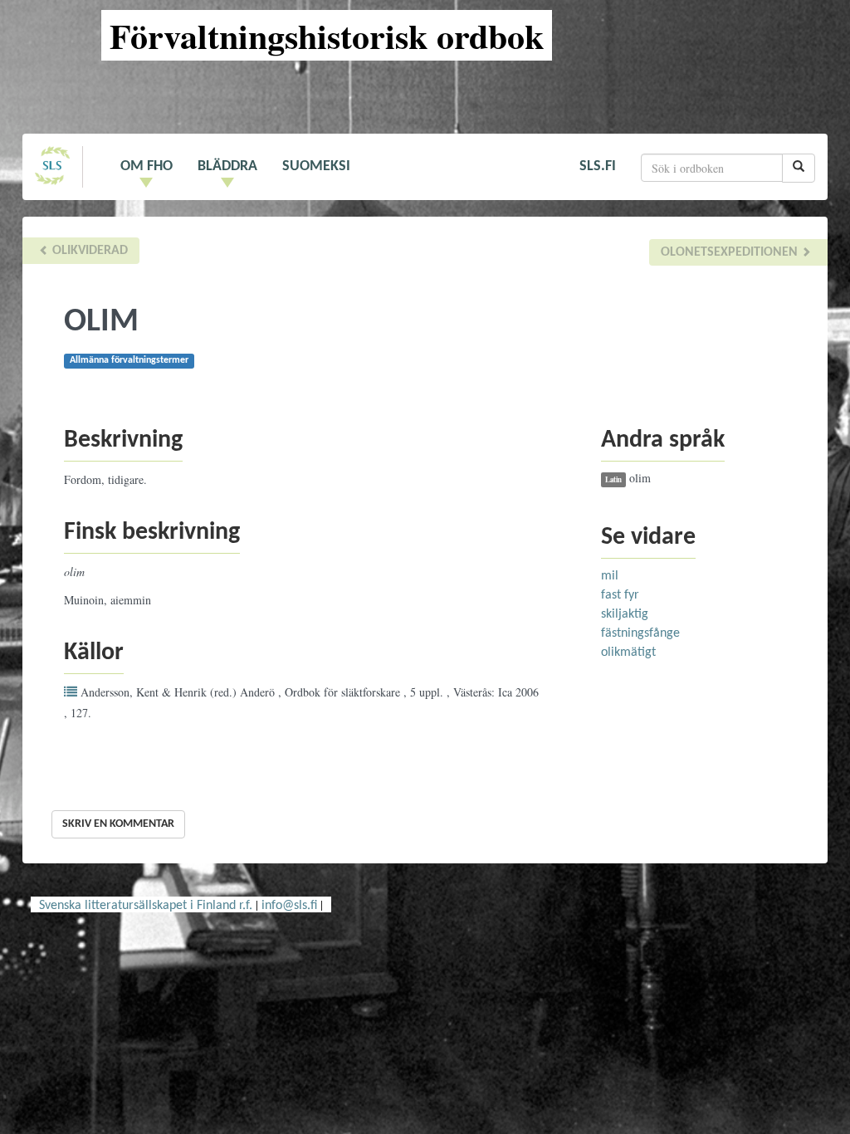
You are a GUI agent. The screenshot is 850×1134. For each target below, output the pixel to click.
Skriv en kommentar (118, 824)
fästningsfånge (640, 633)
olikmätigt (628, 652)
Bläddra (227, 166)
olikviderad (88, 250)
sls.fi (597, 166)
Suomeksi (316, 166)
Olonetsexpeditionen (731, 252)
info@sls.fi (289, 905)
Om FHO (146, 166)
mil (609, 576)
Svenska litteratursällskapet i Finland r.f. (145, 905)
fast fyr (620, 595)
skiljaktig (624, 614)
